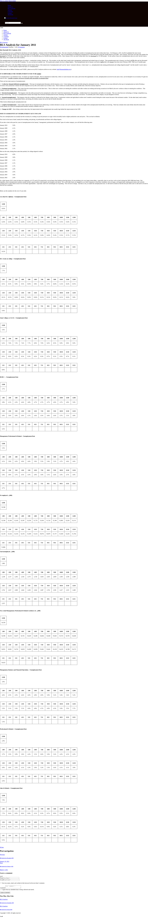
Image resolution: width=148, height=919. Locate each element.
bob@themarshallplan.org (64, 69)
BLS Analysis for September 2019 (7, 902)
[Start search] (22, 23)
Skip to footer (12, 0)
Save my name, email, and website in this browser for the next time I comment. (23, 883)
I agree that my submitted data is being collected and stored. (18, 889)
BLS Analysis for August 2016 (6, 909)
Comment (2, 888)
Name (1, 878)
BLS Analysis (4, 42)
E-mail (2, 880)
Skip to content (4, 0)
